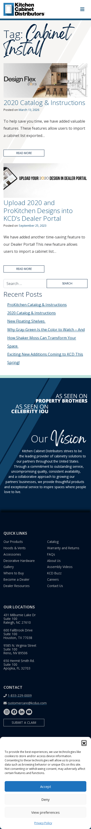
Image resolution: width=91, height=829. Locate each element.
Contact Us (55, 586)
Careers (53, 579)
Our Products (13, 541)
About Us (54, 560)
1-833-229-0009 (20, 695)
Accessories (12, 554)
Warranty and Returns (63, 548)
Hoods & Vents (15, 548)
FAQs (51, 554)
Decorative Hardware (19, 560)
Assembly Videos (60, 566)
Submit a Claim (24, 722)
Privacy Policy (43, 823)
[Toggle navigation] (82, 9)
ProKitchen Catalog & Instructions (37, 304)
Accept (45, 786)
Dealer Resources (17, 586)
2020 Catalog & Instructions (44, 102)
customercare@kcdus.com (27, 703)
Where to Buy (14, 573)
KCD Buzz (54, 573)
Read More (24, 153)
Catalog (53, 541)
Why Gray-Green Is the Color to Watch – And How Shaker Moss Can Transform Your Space (46, 338)
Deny (45, 799)
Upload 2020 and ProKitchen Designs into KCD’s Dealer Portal (38, 210)
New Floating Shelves (26, 321)
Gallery (9, 566)
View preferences (45, 812)
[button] (84, 742)
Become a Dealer (16, 579)
